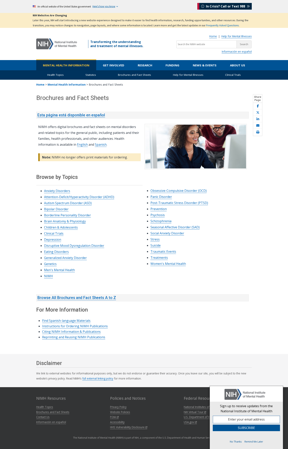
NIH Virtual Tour (194, 412)
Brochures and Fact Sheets (134, 75)
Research (145, 65)
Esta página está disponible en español (71, 115)
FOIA (113, 417)
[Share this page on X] (257, 112)
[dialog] (246, 417)
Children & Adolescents (61, 227)
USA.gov (189, 422)
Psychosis (157, 215)
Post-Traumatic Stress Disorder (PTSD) (179, 203)
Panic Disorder (161, 197)
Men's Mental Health (59, 270)
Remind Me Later (254, 441)
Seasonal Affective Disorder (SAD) (175, 227)
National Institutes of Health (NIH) (205, 407)
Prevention (158, 209)
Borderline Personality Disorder (67, 215)
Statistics (90, 75)
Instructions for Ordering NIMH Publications (75, 326)
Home (213, 36)
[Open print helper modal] (257, 132)
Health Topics (55, 75)
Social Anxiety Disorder (167, 233)
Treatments (159, 257)
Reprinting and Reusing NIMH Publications (73, 337)
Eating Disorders (56, 252)
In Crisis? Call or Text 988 (225, 6)
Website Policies (120, 412)
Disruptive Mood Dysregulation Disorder (74, 245)
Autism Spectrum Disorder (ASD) (68, 203)
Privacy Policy (118, 407)
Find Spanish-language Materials (66, 320)
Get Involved (113, 65)
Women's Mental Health (168, 264)
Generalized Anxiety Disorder (65, 258)
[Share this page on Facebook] (257, 106)
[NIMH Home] (56, 43)
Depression (52, 239)
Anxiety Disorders (57, 191)
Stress (155, 239)
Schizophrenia (160, 221)
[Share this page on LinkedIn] (257, 119)
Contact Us (43, 417)
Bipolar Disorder (56, 209)
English (82, 144)
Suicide (155, 245)
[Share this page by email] (257, 125)
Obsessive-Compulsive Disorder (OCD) (178, 190)
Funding (172, 65)
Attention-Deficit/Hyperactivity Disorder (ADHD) (79, 197)
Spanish (101, 144)
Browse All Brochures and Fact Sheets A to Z (76, 297)
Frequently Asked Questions (222, 25)
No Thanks (236, 441)
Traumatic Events (163, 251)
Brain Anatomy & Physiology (65, 221)
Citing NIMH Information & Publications (71, 331)
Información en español (237, 51)
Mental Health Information (66, 65)
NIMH (48, 276)
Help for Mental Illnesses (236, 36)
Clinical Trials (233, 75)
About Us (237, 65)
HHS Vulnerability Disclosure (127, 427)
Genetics (50, 264)
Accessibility (117, 422)
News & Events (204, 65)
